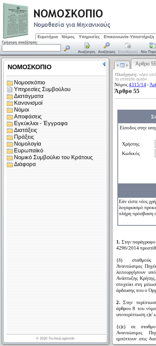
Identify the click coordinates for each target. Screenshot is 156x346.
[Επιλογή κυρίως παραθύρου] (87, 48)
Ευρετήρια (47, 36)
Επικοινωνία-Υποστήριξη (129, 36)
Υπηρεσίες (89, 36)
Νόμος (68, 36)
